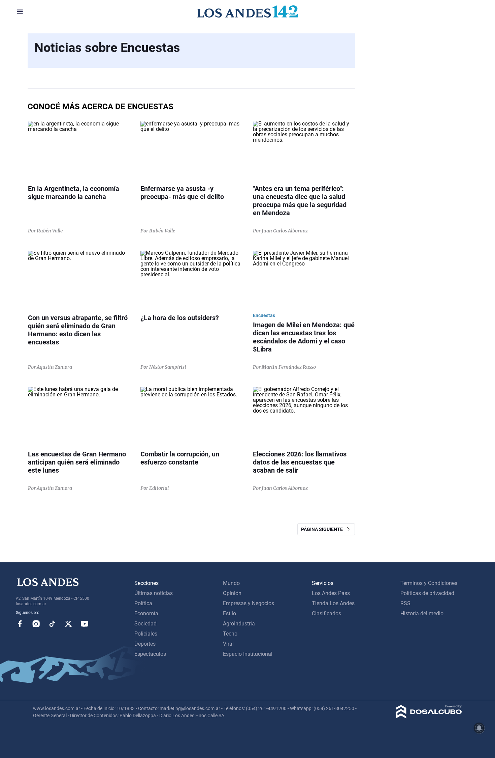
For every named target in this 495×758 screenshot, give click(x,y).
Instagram (36, 624)
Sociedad (145, 623)
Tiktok (52, 624)
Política (143, 603)
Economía (146, 613)
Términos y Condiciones (428, 583)
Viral (228, 644)
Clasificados (326, 613)
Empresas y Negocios (248, 603)
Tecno (230, 633)
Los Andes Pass (331, 593)
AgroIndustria (239, 623)
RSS (405, 603)
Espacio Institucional (247, 654)
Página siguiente (323, 529)
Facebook (20, 624)
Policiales (145, 633)
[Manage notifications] (479, 728)
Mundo (231, 583)
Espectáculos (150, 654)
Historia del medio (421, 613)
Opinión (232, 593)
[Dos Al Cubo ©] (429, 716)
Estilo (229, 613)
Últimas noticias (153, 593)
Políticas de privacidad (427, 593)
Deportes (145, 644)
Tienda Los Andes (333, 603)
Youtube (84, 624)
